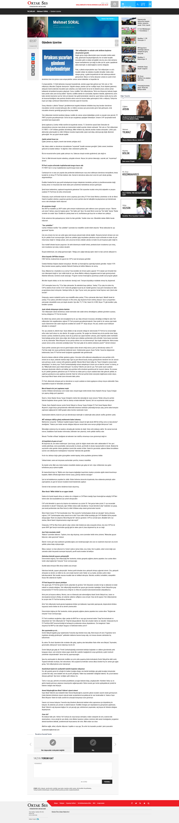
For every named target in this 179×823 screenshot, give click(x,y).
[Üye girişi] (144, 803)
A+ (117, 41)
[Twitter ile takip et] (136, 803)
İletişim (62, 803)
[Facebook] (33, 54)
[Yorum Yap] (33, 74)
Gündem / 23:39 (87, 4)
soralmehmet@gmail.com (66, 27)
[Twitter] (33, 58)
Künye (56, 803)
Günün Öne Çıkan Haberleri (60, 812)
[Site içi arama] (148, 803)
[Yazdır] (33, 70)
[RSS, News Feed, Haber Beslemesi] (140, 803)
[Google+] (33, 62)
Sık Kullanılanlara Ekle (84, 803)
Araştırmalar (100, 803)
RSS (94, 803)
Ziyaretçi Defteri (71, 803)
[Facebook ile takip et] (132, 803)
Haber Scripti (32, 819)
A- (117, 45)
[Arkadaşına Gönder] (33, 66)
